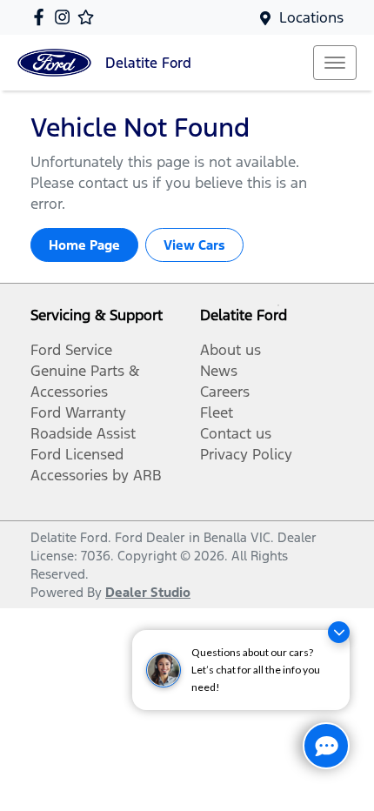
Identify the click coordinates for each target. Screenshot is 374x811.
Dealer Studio (147, 592)
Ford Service (71, 349)
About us (230, 349)
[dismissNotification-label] (339, 632)
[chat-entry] (326, 745)
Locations (311, 17)
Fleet (216, 412)
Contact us (235, 433)
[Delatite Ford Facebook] (42, 17)
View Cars (194, 245)
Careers (225, 391)
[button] (335, 62)
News (218, 370)
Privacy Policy (246, 454)
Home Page (84, 245)
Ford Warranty (78, 412)
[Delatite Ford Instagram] (65, 17)
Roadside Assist (83, 433)
